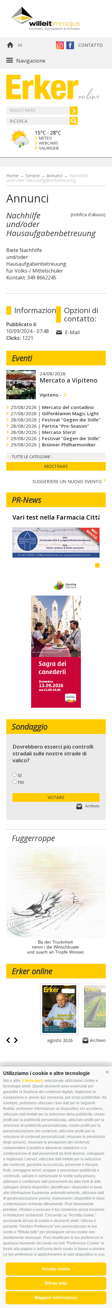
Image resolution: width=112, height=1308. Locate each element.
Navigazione (30, 60)
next (16, 1040)
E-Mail (72, 332)
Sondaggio (30, 726)
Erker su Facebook (70, 45)
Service (33, 175)
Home (10, 45)
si (19, 775)
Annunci (55, 175)
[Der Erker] (42, 87)
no (21, 781)
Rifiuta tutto (56, 1283)
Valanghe (49, 148)
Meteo (45, 138)
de (20, 45)
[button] (107, 1071)
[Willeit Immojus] (54, 19)
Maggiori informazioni (56, 1297)
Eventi (22, 358)
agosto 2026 (60, 1040)
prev (8, 1040)
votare (56, 797)
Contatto (90, 45)
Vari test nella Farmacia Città (56, 517)
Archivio (92, 806)
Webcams (48, 143)
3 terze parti (32, 1080)
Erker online (32, 971)
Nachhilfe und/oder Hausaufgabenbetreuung (47, 178)
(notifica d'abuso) (88, 214)
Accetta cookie (56, 1269)
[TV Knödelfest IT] (56, 705)
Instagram (60, 45)
